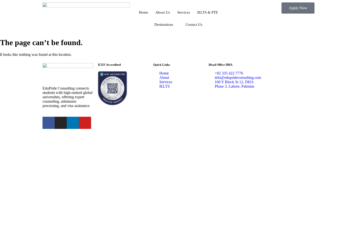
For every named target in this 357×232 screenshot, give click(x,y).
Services (183, 12)
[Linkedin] (73, 123)
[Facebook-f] (48, 123)
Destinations (163, 24)
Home (143, 12)
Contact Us (194, 24)
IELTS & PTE (207, 12)
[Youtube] (85, 123)
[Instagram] (61, 123)
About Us (162, 12)
